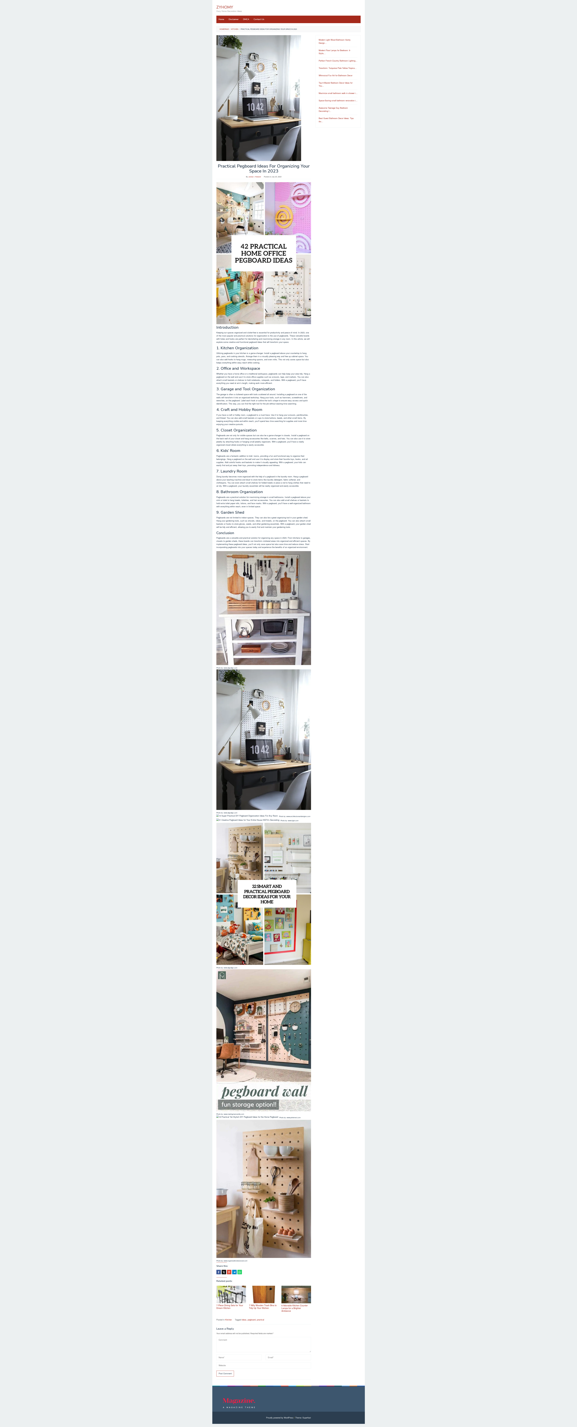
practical (260, 1319)
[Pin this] (229, 1272)
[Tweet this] (224, 1272)
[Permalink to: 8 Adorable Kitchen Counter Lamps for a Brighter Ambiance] (296, 1294)
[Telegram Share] (234, 1272)
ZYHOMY (224, 7)
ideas (244, 1319)
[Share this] (218, 1272)
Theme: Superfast (303, 1417)
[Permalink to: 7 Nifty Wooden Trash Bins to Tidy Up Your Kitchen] (264, 1294)
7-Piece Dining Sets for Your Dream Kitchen (229, 1306)
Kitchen (228, 1319)
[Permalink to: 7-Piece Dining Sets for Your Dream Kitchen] (231, 1294)
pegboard (252, 1319)
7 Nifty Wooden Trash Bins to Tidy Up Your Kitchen (263, 1306)
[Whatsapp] (239, 1272)
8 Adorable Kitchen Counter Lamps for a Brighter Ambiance (294, 1308)
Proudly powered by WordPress (279, 1417)
